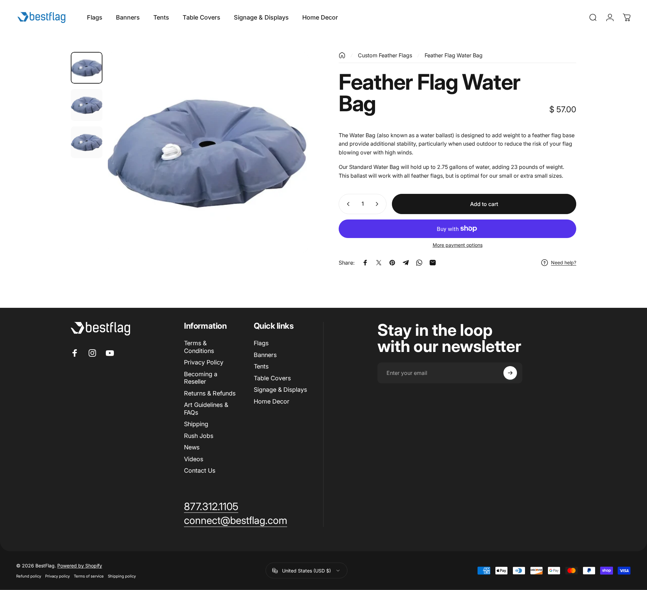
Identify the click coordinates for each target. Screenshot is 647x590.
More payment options (458, 245)
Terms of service (89, 576)
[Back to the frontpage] (342, 55)
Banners (265, 354)
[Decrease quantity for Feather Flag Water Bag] (347, 204)
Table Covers (272, 378)
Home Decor (271, 401)
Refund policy (28, 576)
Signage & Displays (280, 389)
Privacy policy (57, 576)
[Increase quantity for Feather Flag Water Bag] (378, 204)
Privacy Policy (203, 362)
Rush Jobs (198, 435)
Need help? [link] (563, 263)
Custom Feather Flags (385, 55)
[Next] (290, 168)
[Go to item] (86, 68)
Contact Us (199, 470)
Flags (261, 343)
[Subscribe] (510, 373)
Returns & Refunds (210, 393)
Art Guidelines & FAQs (206, 408)
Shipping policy (122, 576)
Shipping (196, 423)
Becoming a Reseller (200, 378)
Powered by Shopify (79, 565)
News (191, 447)
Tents (261, 366)
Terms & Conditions (199, 347)
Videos (193, 459)
